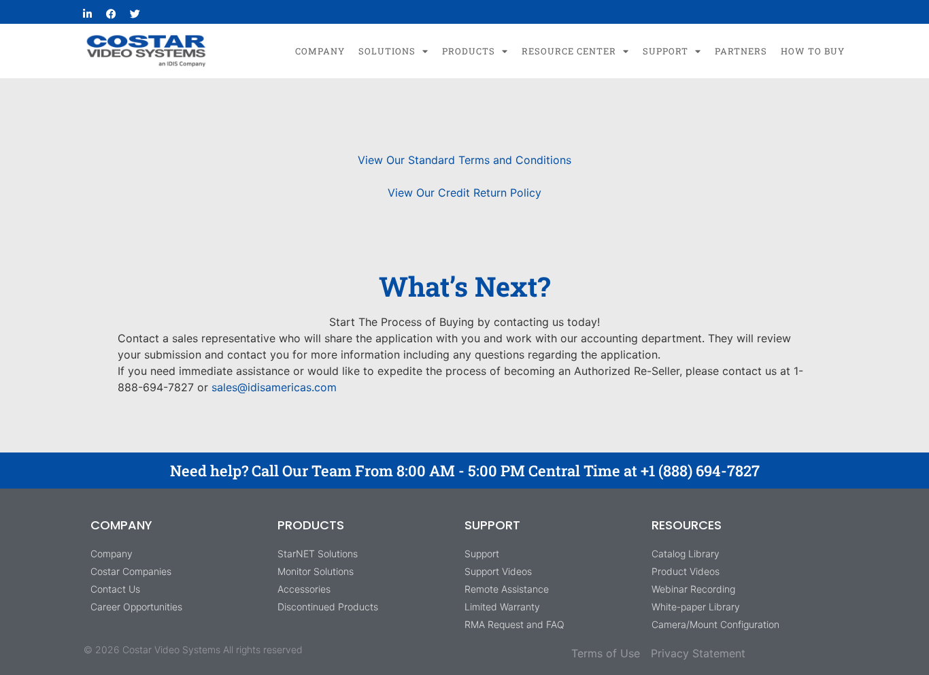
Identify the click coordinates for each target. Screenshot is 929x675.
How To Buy (813, 51)
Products (468, 51)
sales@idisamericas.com (274, 387)
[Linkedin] (87, 13)
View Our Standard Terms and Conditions (464, 160)
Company (320, 51)
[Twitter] (134, 13)
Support (665, 51)
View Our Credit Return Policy (464, 192)
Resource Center (569, 51)
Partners (741, 51)
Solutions (387, 51)
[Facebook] (111, 13)
